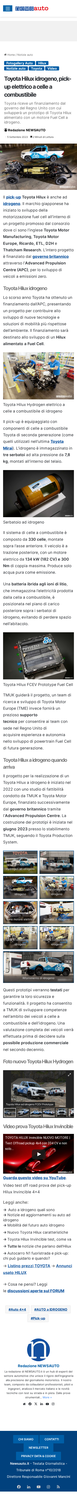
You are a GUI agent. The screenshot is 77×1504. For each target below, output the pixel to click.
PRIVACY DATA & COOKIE (38, 1456)
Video (52, 68)
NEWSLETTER (38, 1447)
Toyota (36, 68)
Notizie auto (25, 54)
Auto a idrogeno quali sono (31, 1210)
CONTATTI (52, 1439)
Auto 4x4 (18, 1309)
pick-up (13, 197)
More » (47, 1397)
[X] (35, 1404)
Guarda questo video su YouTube (34, 1177)
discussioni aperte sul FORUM (35, 1291)
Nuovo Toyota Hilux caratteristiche (37, 1232)
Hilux (42, 63)
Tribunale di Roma (30, 1470)
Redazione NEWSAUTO (27, 130)
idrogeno (11, 203)
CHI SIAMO (25, 1439)
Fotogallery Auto (19, 63)
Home (11, 54)
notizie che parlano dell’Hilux (46, 1246)
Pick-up (39, 1318)
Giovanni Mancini (57, 1477)
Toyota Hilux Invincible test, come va (39, 1239)
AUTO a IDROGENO (51, 1309)
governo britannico (50, 256)
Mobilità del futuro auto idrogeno (35, 1225)
